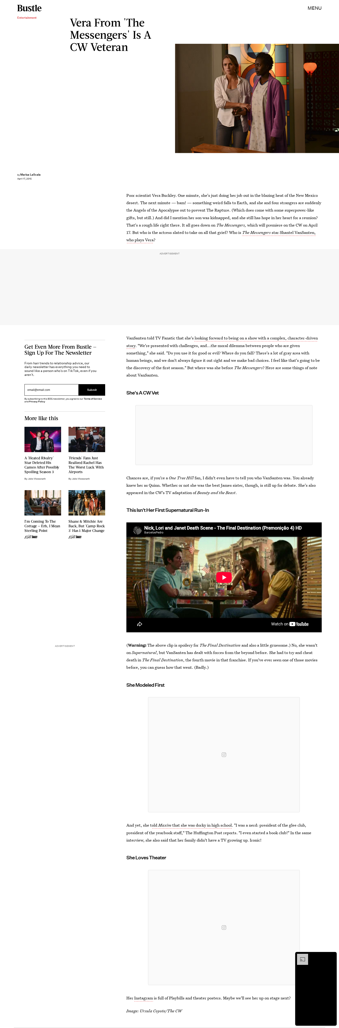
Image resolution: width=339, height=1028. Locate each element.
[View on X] (224, 435)
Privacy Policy (37, 401)
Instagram (143, 998)
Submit (92, 390)
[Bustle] (29, 8)
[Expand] (300, 956)
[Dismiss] (331, 956)
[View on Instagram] (223, 754)
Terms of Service (93, 398)
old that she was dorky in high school (192, 825)
